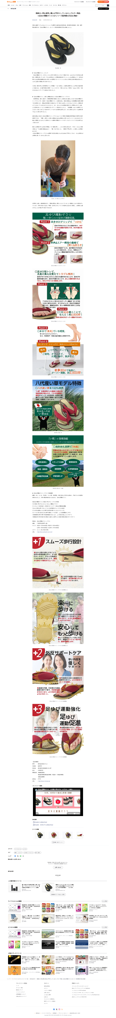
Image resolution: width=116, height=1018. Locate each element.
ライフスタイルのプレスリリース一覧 (20, 978)
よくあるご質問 (47, 994)
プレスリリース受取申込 (49, 999)
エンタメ (13, 5)
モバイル (55, 5)
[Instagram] (59, 1009)
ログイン (46, 988)
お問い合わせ (58, 867)
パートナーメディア (20, 992)
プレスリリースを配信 (79, 1)
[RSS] (62, 1009)
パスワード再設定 (48, 990)
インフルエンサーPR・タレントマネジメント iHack (83, 992)
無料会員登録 (47, 986)
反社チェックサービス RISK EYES (79, 996)
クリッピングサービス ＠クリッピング (80, 986)
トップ (8, 978)
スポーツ (41, 5)
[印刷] (23, 856)
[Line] (20, 856)
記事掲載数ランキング (21, 994)
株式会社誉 (34, 19)
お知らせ (46, 996)
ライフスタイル (35, 5)
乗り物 (59, 5)
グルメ (17, 5)
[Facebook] (15, 856)
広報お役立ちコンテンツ (21, 996)
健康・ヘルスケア (18, 852)
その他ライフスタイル (28, 852)
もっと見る (104, 901)
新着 (9, 5)
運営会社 (38, 1013)
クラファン (64, 5)
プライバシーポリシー (63, 1013)
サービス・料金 (19, 987)
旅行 (20, 5)
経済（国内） (38, 852)
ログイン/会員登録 (104, 1)
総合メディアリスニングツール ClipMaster (81, 988)
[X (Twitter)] (18, 856)
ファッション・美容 (26, 5)
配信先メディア (19, 989)
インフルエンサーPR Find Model (79, 990)
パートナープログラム (46, 1013)
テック (50, 5)
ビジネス (46, 5)
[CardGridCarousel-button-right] (83, 835)
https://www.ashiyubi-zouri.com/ (44, 532)
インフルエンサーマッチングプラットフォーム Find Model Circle (85, 994)
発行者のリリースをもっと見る (58, 894)
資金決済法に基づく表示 (75, 1013)
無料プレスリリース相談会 (49, 1001)
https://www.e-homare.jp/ (44, 781)
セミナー (46, 1003)
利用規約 (55, 1013)
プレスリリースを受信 (90, 1)
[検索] (108, 5)
